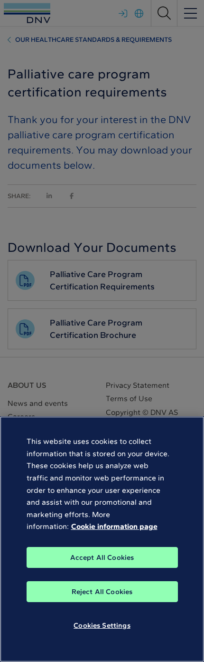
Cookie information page (114, 526)
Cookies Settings (102, 625)
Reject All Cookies (102, 591)
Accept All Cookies (102, 557)
